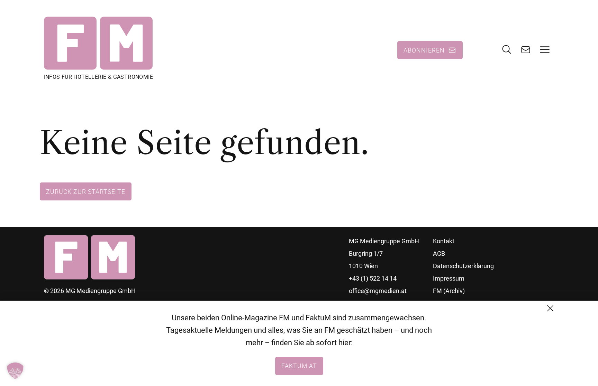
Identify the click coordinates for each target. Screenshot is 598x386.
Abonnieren (424, 50)
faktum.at (299, 365)
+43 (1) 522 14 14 (373, 278)
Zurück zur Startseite (85, 191)
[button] (15, 371)
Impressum (448, 278)
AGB (439, 253)
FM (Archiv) (449, 290)
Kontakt (443, 241)
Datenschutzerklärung (463, 266)
